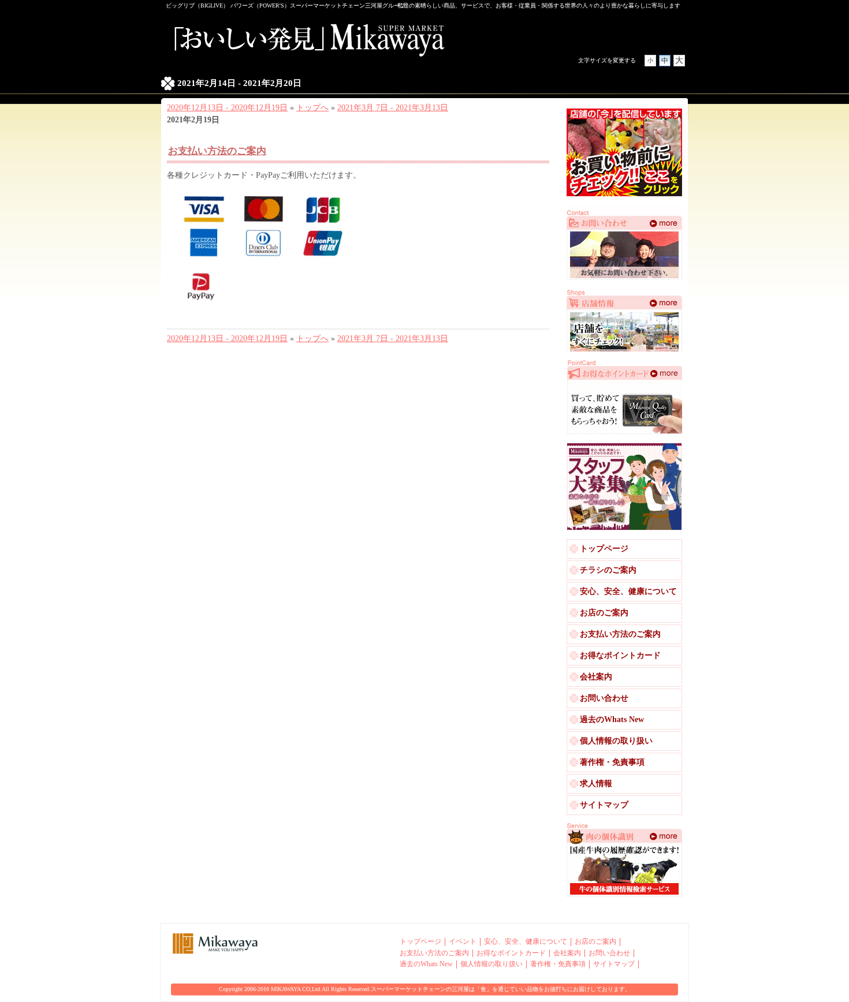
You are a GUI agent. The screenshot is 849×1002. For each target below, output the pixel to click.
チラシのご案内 (608, 570)
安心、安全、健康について (628, 591)
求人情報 (596, 783)
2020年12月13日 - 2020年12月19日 (227, 107)
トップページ (604, 548)
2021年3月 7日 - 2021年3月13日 (392, 107)
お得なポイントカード (620, 655)
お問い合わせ (604, 698)
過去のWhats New (612, 719)
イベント (462, 941)
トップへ (312, 107)
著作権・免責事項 (612, 762)
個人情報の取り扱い (616, 740)
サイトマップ (604, 805)
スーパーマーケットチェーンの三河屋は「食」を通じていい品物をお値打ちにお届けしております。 (501, 989)
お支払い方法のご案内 (217, 150)
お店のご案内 (604, 612)
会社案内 (596, 676)
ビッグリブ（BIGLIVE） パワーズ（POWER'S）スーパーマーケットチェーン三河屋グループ (285, 5)
